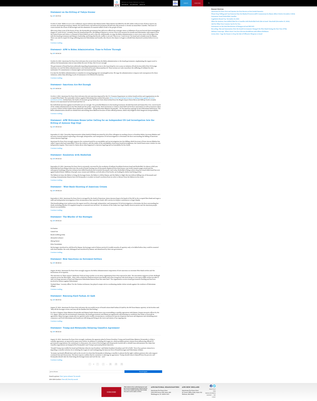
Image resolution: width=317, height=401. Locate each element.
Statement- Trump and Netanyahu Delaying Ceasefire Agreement (85, 327)
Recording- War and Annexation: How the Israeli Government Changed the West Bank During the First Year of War (249, 29)
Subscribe (197, 3)
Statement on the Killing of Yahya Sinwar (73, 12)
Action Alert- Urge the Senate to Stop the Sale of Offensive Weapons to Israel (236, 34)
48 (110, 364)
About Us (142, 4)
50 (121, 364)
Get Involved (134, 4)
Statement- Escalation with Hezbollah (71, 154)
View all (64, 379)
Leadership (209, 395)
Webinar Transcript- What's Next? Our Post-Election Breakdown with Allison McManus (240, 31)
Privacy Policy (212, 389)
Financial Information (210, 393)
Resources (125, 4)
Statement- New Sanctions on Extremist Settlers (76, 259)
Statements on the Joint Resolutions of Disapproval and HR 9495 (232, 26)
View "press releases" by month (70, 376)
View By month (73, 379)
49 (116, 364)
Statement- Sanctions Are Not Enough (71, 84)
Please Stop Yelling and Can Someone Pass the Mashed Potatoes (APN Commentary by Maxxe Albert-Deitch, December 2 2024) (253, 14)
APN (54, 16)
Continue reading (56, 43)
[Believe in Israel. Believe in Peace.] (117, 3)
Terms (214, 391)
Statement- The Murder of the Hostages (71, 216)
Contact (214, 397)
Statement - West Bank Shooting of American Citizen (79, 186)
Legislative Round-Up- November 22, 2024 (225, 19)
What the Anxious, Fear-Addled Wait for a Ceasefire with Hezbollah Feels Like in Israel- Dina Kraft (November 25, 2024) (250, 21)
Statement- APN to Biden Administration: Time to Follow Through (86, 49)
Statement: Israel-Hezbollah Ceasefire (224, 16)
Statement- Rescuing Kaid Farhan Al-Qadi (73, 295)
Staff (215, 395)
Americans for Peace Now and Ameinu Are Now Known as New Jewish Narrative (237, 11)
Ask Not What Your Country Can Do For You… (226, 24)
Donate (186, 3)
